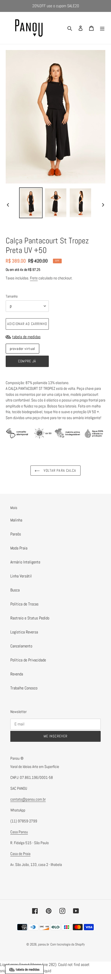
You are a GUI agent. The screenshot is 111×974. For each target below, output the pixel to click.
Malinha (16, 520)
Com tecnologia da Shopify (67, 944)
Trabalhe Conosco (23, 688)
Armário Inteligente (25, 562)
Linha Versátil (21, 576)
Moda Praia (18, 548)
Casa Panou (19, 831)
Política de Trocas (24, 604)
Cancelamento (21, 646)
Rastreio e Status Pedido (29, 618)
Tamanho (12, 296)
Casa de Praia (20, 853)
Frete (34, 278)
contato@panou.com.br (28, 799)
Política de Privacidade (28, 660)
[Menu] (102, 28)
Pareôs (15, 534)
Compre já (27, 361)
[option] (31, 203)
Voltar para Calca (59, 470)
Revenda (16, 674)
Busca (15, 590)
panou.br (43, 944)
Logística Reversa (24, 632)
